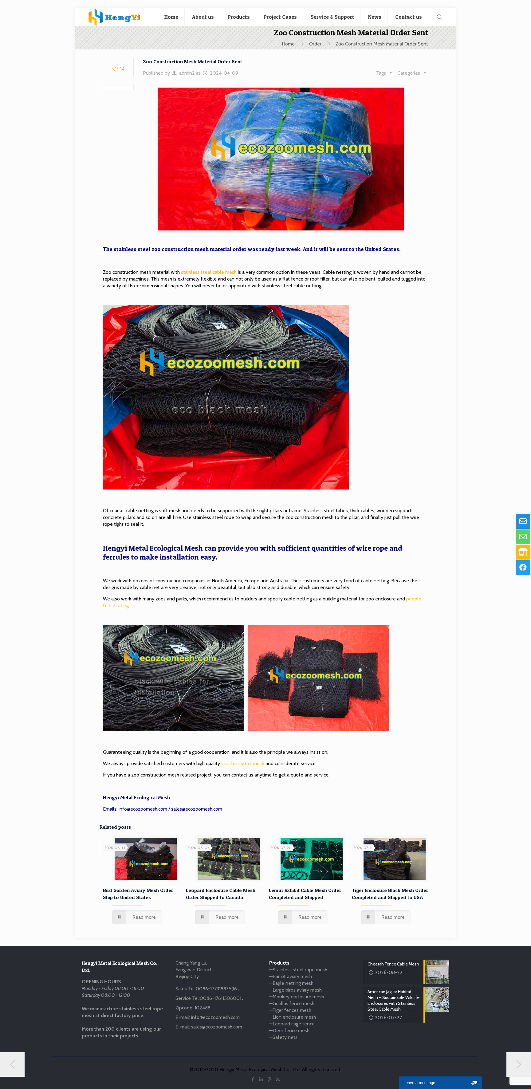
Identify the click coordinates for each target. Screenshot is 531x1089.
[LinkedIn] (261, 1079)
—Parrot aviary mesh (290, 976)
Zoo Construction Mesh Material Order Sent (382, 44)
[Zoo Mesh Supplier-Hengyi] (114, 17)
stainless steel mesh (242, 763)
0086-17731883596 (216, 989)
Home (288, 44)
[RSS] (278, 1079)
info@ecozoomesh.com (143, 809)
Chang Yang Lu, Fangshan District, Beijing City (194, 969)
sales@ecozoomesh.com (196, 809)
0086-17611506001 (220, 998)
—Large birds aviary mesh (295, 990)
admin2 (187, 73)
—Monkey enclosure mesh (296, 997)
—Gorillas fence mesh (291, 1003)
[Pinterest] (269, 1079)
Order (315, 44)
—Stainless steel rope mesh (298, 970)
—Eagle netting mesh (291, 983)
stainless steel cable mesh (209, 272)
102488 (202, 1008)
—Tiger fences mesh (290, 1010)
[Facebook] (253, 1079)
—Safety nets (283, 1037)
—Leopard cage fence (292, 1024)
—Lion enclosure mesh (292, 1017)
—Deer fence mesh (289, 1030)
